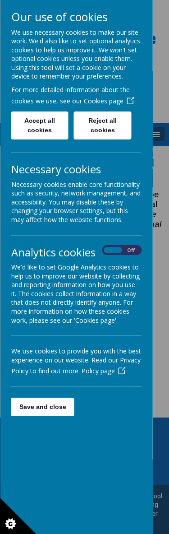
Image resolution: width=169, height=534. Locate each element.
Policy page (97, 371)
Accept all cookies (39, 125)
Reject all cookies (102, 125)
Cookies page (103, 101)
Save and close (42, 406)
